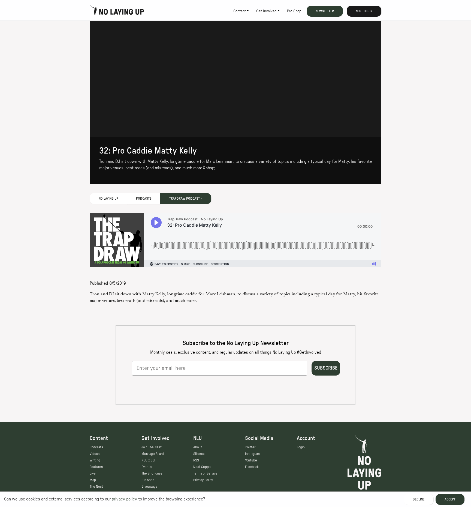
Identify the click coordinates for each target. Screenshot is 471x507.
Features (96, 467)
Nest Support (203, 467)
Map (93, 480)
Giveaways (149, 486)
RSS (196, 460)
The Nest (96, 486)
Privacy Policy (203, 480)
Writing (95, 460)
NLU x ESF (148, 460)
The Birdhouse (151, 473)
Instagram (252, 453)
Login (301, 447)
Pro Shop (294, 11)
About (197, 447)
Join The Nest (151, 447)
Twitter (250, 447)
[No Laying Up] (117, 11)
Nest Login (364, 11)
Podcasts (144, 198)
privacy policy (124, 499)
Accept (450, 499)
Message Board (152, 453)
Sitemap (199, 453)
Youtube (251, 460)
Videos (94, 453)
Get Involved (266, 11)
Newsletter (325, 11)
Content (239, 11)
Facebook (252, 467)
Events (146, 467)
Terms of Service (205, 473)
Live (93, 473)
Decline (418, 499)
